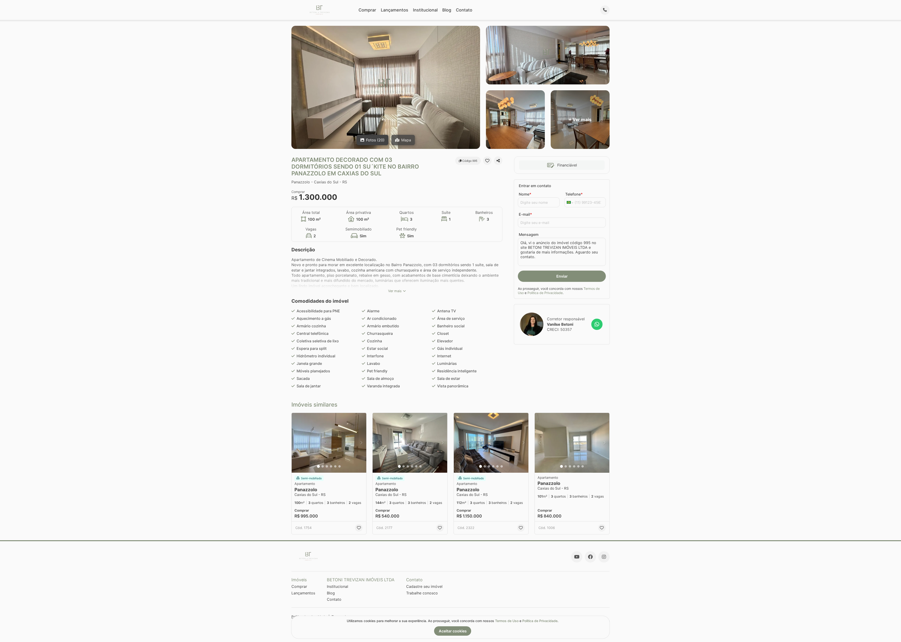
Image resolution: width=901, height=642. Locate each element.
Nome (525, 194)
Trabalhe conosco (422, 593)
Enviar (562, 276)
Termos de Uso (507, 621)
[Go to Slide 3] (327, 466)
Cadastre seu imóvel (424, 586)
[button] (329, 443)
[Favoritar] (487, 160)
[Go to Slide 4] (331, 466)
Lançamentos (394, 10)
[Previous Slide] (297, 443)
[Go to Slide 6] (339, 466)
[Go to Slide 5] (335, 466)
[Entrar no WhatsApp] (597, 324)
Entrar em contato (535, 185)
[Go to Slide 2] (322, 466)
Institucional (425, 10)
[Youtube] (576, 557)
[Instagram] (604, 557)
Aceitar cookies (453, 631)
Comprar (367, 10)
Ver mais (395, 291)
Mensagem (528, 234)
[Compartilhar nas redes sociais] (498, 160)
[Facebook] (590, 557)
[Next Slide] (361, 443)
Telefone (574, 194)
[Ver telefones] (605, 10)
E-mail (525, 214)
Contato (464, 10)
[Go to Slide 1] (318, 466)
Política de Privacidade (545, 293)
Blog (446, 10)
